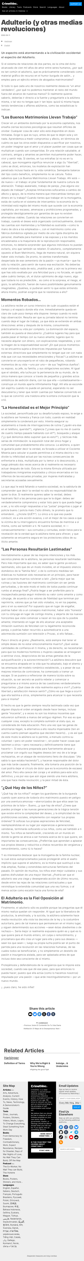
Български (8, 1206)
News (9, 1102)
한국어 (6, 1225)
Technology (18, 1102)
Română (14, 1225)
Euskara (15, 1212)
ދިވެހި (4, 1240)
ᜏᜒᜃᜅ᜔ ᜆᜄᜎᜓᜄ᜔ (10, 1246)
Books (4, 7)
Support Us (75, 4)
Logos (20, 1120)
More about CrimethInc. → (45, 1135)
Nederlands (15, 1219)
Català (17, 1237)
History (14, 1099)
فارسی (6, 1219)
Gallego (11, 1240)
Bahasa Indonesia (11, 1209)
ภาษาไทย (14, 1231)
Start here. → (45, 1150)
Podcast (7, 1163)
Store (35, 7)
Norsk (16, 1243)
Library (12, 7)
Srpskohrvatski (10, 1222)
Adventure (13, 1093)
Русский (17, 1197)
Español (15, 1188)
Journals (13, 1114)
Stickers (15, 1117)
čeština (6, 1212)
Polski (6, 1200)
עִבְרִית (6, 1231)
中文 (17, 1206)
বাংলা (20, 1225)
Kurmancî (7, 1243)
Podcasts (27, 7)
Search (43, 7)
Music (13, 1120)
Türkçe (14, 1215)
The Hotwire (9, 1172)
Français (7, 1194)
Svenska (7, 1228)
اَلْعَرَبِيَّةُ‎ (21, 1222)
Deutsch (15, 1191)
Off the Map (14, 1160)
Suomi (6, 1203)
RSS (12, 1090)
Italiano (6, 1191)
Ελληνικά (14, 1200)
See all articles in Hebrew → (15, 11)
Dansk (15, 1228)
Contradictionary (11, 1142)
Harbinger (8, 41)
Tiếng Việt (8, 1237)
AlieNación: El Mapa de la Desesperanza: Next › (42, 1029)
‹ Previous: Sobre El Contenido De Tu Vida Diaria (42, 1025)
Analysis (7, 1096)
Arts (5, 1093)
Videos (6, 1120)
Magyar (6, 1215)
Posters (6, 1117)
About (61, 7)
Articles (7, 1090)
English (7, 45)
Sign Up (77, 1107)
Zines (5, 1114)
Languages (52, 7)
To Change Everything (13, 1123)
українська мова (11, 1234)
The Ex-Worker (10, 1166)
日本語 (13, 1203)
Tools (19, 7)
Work (5, 1145)
